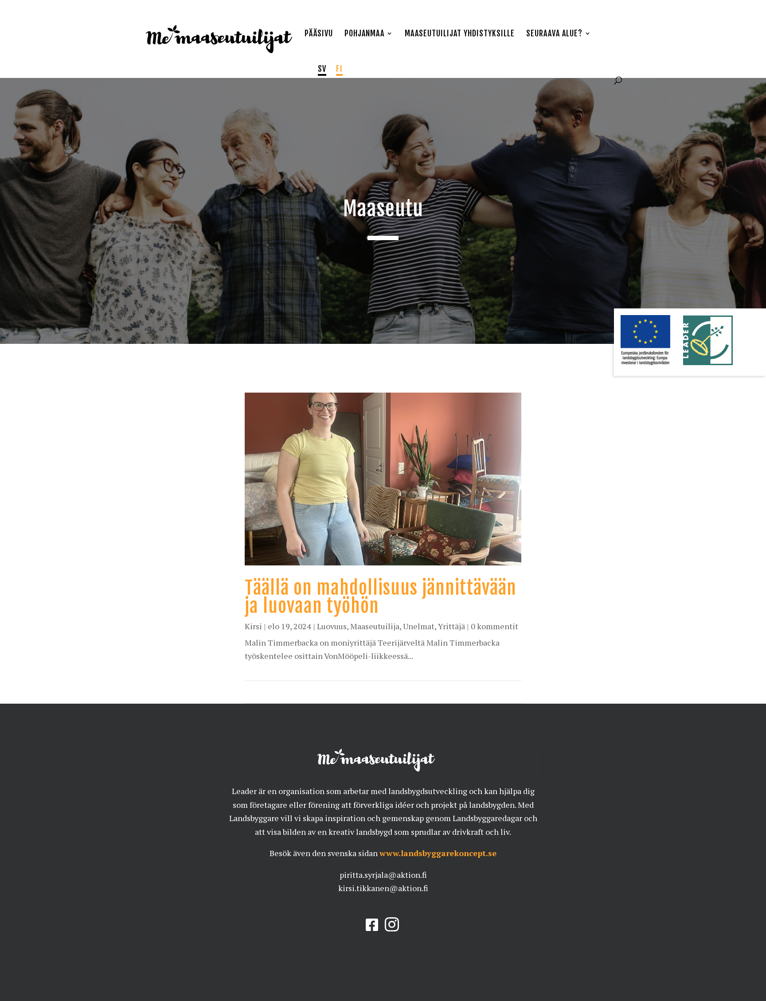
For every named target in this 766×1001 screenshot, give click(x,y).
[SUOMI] (339, 71)
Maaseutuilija (374, 626)
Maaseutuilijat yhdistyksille (460, 34)
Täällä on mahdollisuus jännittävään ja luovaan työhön (380, 596)
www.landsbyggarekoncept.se (437, 853)
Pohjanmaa (364, 34)
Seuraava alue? (554, 34)
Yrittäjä (451, 626)
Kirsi (253, 626)
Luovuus (332, 626)
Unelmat (418, 626)
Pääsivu (319, 34)
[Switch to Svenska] (322, 71)
